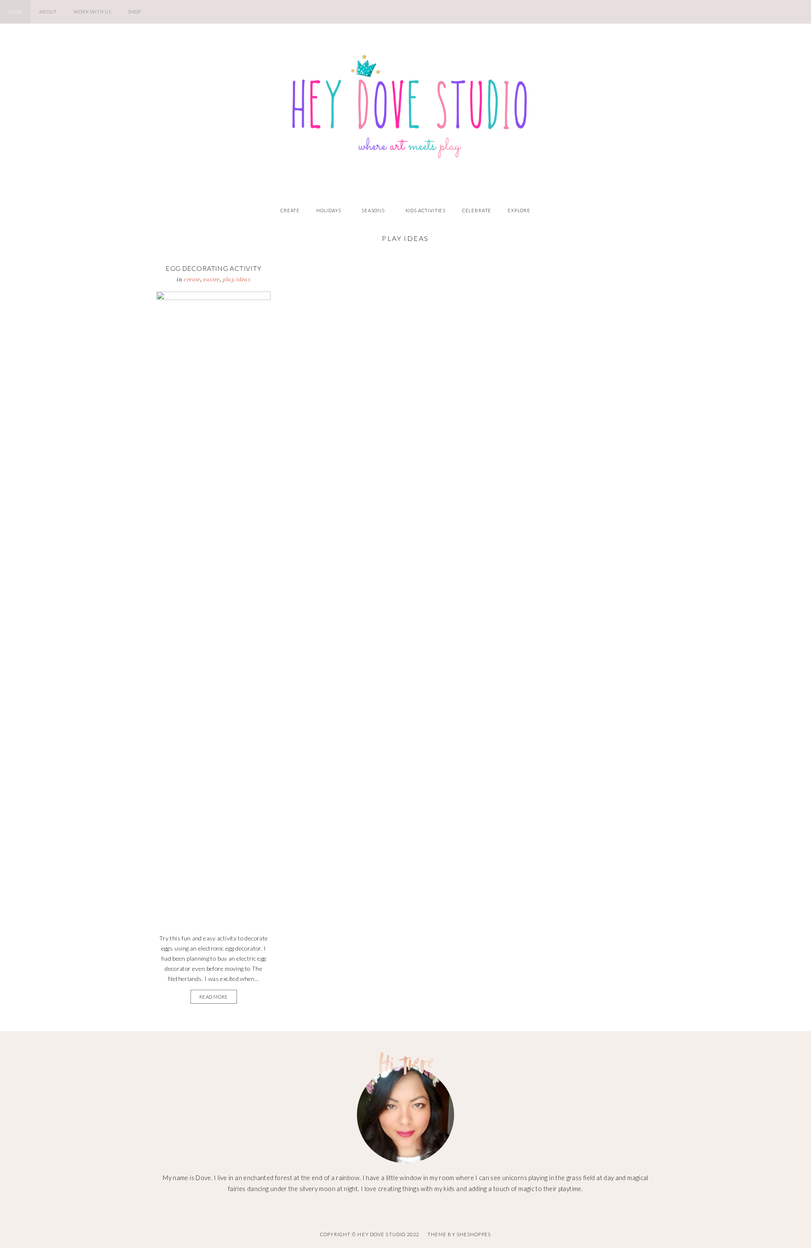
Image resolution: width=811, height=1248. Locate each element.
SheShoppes (474, 1234)
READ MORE (213, 996)
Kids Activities (426, 210)
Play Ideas (236, 279)
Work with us (92, 11)
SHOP (134, 11)
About (48, 11)
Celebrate (476, 210)
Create (290, 210)
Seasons (373, 210)
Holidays (328, 210)
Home (15, 11)
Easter (211, 279)
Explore (519, 210)
